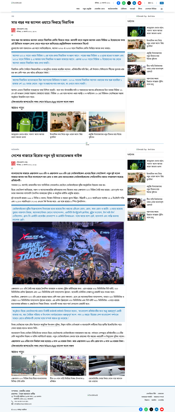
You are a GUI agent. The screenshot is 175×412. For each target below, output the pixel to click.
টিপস (140, 8)
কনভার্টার (161, 400)
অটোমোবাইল (113, 8)
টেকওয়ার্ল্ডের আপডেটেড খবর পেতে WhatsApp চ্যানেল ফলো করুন (42, 102)
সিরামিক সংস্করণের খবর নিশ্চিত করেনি (39, 90)
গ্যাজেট (132, 8)
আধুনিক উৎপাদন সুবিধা (50, 325)
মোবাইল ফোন (100, 8)
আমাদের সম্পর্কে (159, 397)
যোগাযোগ (161, 394)
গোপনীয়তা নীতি (151, 394)
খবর (77, 8)
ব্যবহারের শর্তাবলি (147, 397)
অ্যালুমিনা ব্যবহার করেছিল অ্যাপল (56, 69)
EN (162, 3)
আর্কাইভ (154, 400)
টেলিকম (124, 8)
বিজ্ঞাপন (147, 400)
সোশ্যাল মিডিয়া (150, 8)
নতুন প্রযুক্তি (87, 8)
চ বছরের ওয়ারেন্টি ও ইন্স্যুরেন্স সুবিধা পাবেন (106, 336)
